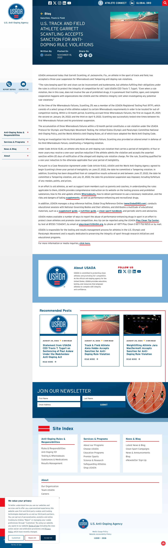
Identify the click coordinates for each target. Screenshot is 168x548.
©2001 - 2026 (100, 538)
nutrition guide (88, 211)
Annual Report (48, 501)
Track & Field (58, 18)
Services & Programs (14, 142)
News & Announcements (138, 452)
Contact (45, 509)
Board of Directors (50, 497)
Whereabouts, (89, 194)
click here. (84, 243)
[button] (16, 15)
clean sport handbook (110, 211)
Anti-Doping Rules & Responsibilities (14, 133)
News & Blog (10, 149)
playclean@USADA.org (91, 224)
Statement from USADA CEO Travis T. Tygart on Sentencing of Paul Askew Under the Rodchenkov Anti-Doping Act (58, 351)
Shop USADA (90, 468)
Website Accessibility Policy (100, 534)
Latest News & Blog (135, 445)
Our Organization (50, 486)
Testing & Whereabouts (52, 456)
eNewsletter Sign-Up (136, 460)
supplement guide (68, 211)
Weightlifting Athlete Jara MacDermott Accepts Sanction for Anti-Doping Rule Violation (142, 350)
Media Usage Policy (100, 532)
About (7, 156)
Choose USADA (91, 449)
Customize (16, 538)
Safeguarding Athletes (95, 464)
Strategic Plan (48, 505)
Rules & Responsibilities (53, 448)
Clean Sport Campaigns (137, 449)
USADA (48, 55)
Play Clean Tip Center (147, 220)
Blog (128, 456)
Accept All (48, 538)
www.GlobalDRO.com (135, 203)
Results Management (51, 463)
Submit (104, 404)
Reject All (32, 538)
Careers (45, 494)
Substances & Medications (54, 459)
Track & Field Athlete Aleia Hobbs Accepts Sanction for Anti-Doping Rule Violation (97, 350)
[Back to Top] (163, 543)
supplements (73, 197)
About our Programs (94, 445)
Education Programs (94, 452)
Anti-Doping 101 (49, 452)
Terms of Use (34, 526)
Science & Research (93, 460)
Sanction (45, 18)
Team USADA (48, 490)
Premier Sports (91, 456)
